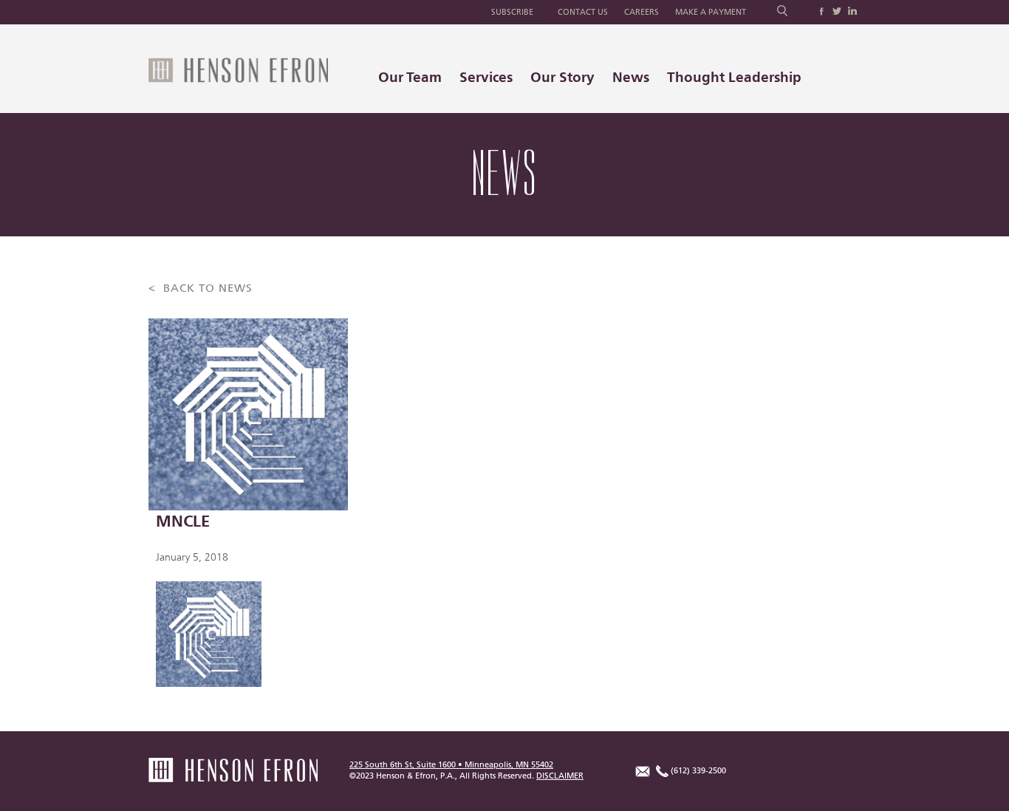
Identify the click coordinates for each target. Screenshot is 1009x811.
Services (486, 77)
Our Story (562, 77)
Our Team (410, 77)
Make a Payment (710, 12)
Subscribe (512, 12)
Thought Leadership (734, 77)
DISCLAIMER (560, 776)
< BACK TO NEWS (200, 288)
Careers (641, 12)
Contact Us (583, 12)
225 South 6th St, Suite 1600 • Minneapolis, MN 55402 (451, 765)
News (630, 77)
